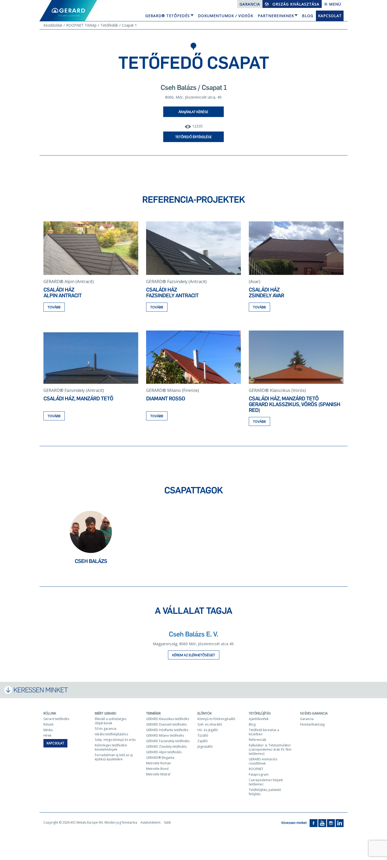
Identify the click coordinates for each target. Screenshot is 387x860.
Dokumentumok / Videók (225, 15)
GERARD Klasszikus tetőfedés (167, 719)
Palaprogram (259, 774)
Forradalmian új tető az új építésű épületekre (114, 757)
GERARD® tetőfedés (167, 15)
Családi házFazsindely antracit (172, 292)
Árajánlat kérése (193, 111)
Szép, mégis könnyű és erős (115, 739)
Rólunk (49, 713)
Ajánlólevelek (259, 719)
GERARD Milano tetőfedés (165, 735)
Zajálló (202, 741)
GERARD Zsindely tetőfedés (166, 746)
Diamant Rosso (165, 398)
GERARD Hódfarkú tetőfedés (167, 730)
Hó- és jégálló (207, 730)
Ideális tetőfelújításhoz (111, 734)
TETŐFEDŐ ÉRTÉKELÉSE (193, 136)
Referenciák (257, 739)
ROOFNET (256, 769)
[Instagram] (331, 822)
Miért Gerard (105, 713)
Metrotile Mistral (158, 774)
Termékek (153, 713)
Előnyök (204, 713)
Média (48, 730)
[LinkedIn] (340, 822)
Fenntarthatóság (312, 724)
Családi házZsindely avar (266, 292)
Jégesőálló (205, 746)
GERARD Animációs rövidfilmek (263, 761)
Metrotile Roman (158, 763)
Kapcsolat (330, 15)
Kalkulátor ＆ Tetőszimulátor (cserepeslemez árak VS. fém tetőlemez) (270, 749)
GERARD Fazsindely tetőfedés (168, 741)
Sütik (167, 822)
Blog (307, 15)
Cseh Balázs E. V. (193, 634)
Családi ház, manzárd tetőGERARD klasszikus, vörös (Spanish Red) (294, 404)
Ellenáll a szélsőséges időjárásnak (110, 721)
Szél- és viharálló (209, 724)
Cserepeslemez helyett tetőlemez (266, 782)
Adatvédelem (151, 822)
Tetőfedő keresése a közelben (264, 732)
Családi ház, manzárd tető (78, 398)
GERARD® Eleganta (160, 757)
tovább (54, 307)
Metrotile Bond (157, 768)
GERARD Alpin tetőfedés (164, 752)
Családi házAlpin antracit (62, 292)
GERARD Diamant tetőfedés (166, 724)
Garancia (250, 4)
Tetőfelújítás (260, 713)
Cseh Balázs (91, 561)
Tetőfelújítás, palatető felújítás (265, 792)
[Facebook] (313, 822)
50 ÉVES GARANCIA (314, 713)
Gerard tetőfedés (56, 719)
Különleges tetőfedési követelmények (111, 747)
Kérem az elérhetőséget (193, 655)
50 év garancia (105, 728)
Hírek (47, 735)
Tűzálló (202, 735)
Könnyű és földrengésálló (216, 719)
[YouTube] (322, 822)
